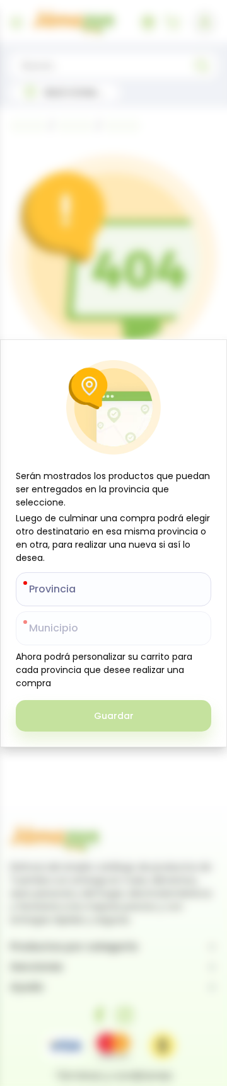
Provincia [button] (52, 589)
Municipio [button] (53, 628)
